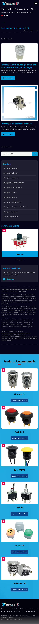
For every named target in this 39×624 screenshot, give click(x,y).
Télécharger (10, 279)
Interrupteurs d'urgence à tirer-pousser (16, 207)
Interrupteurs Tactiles (10, 197)
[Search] (35, 154)
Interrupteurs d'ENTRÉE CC (12, 202)
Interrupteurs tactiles (20, 336)
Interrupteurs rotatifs (10, 192)
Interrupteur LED (6, 338)
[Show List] (36, 30)
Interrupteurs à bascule (10, 168)
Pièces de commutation (11, 216)
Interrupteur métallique (20, 335)
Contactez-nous (33, 338)
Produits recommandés (19, 361)
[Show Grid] (32, 30)
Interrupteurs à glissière (11, 178)
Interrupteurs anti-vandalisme (12, 187)
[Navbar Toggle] (36, 3)
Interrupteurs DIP (15, 338)
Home (6, 15)
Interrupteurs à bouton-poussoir (13, 183)
